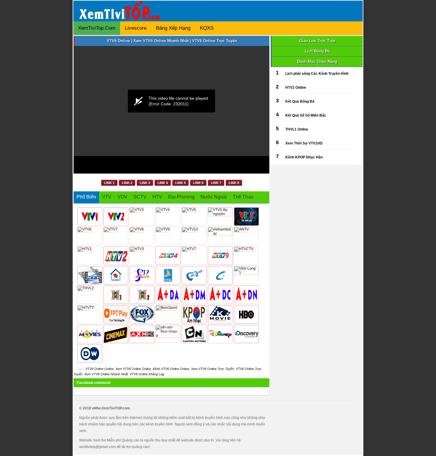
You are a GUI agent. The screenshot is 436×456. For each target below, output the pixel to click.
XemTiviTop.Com (96, 28)
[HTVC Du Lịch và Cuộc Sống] (167, 275)
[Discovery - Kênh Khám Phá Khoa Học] (246, 334)
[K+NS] (246, 294)
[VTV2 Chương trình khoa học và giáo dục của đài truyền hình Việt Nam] (115, 216)
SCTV (140, 196)
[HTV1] (89, 255)
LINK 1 (109, 183)
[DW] (89, 353)
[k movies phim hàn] (220, 314)
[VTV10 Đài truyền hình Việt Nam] (194, 236)
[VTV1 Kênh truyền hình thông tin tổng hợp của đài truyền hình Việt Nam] (89, 216)
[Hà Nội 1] (115, 294)
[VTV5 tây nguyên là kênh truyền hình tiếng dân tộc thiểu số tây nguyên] (220, 216)
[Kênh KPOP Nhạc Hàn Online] (194, 314)
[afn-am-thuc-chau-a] (167, 334)
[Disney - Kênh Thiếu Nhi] (220, 334)
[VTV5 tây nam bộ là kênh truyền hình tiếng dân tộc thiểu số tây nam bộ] (246, 216)
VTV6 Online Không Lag (147, 374)
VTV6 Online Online (99, 369)
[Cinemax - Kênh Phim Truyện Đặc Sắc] (115, 334)
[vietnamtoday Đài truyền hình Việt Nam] (220, 236)
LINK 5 (180, 183)
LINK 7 (216, 183)
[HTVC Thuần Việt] (246, 255)
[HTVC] (220, 275)
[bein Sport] (167, 314)
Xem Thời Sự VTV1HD (304, 143)
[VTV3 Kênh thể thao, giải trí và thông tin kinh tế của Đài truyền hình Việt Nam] (141, 216)
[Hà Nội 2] (141, 294)
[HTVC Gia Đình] (115, 275)
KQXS (207, 28)
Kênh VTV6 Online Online (171, 369)
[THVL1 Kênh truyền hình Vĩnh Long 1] (246, 275)
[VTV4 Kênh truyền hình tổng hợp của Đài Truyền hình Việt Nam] (167, 216)
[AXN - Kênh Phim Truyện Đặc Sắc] (141, 334)
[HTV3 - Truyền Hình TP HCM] (141, 255)
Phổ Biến (86, 196)
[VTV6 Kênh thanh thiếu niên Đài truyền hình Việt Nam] (89, 236)
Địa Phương (181, 196)
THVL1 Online (296, 129)
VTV (107, 196)
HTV (157, 196)
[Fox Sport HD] (141, 314)
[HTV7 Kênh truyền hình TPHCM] (194, 255)
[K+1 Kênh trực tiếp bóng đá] (167, 294)
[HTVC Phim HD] (89, 275)
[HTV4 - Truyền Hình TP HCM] (167, 255)
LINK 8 (234, 183)
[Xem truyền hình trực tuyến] (121, 15)
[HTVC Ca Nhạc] (194, 275)
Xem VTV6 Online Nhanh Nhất (106, 374)
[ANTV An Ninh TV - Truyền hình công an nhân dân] (246, 236)
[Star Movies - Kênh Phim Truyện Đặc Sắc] (89, 334)
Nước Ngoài (214, 196)
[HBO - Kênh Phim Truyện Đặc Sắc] (246, 314)
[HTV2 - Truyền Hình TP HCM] (115, 255)
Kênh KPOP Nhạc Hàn (304, 157)
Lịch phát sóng (297, 74)
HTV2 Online (295, 87)
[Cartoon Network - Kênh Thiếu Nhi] (194, 334)
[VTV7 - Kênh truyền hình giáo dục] (115, 236)
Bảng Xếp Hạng (173, 28)
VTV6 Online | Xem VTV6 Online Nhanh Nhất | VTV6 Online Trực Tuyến (172, 41)
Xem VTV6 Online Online (133, 369)
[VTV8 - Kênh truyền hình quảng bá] (141, 236)
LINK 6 (198, 183)
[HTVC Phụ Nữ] (141, 275)
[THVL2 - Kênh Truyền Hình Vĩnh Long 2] (89, 294)
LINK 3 (145, 183)
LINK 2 (127, 183)
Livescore (136, 28)
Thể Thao (243, 196)
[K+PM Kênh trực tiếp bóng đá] (194, 294)
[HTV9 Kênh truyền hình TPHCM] (220, 255)
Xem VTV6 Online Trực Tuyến (212, 369)
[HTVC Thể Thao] (89, 314)
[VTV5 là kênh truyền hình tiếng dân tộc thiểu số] (194, 216)
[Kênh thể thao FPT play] (115, 314)
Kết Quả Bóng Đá (299, 101)
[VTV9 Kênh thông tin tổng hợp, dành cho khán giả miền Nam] (167, 236)
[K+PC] (220, 294)
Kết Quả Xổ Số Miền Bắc (305, 115)
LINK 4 (162, 183)
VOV (122, 196)
